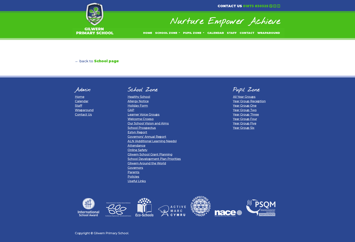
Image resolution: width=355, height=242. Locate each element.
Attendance (136, 145)
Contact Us (83, 114)
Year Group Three (246, 114)
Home (147, 33)
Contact (247, 33)
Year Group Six (243, 128)
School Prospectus (142, 128)
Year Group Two (245, 110)
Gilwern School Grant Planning (150, 154)
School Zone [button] (166, 33)
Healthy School (139, 97)
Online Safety (137, 150)
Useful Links (137, 181)
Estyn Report (137, 132)
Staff (232, 33)
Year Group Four (245, 119)
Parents (133, 172)
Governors (135, 168)
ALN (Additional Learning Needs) (152, 141)
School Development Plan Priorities (154, 159)
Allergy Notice (138, 101)
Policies (133, 176)
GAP (131, 110)
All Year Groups (244, 97)
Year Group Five (244, 123)
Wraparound (268, 33)
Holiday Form (138, 105)
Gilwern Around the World (147, 163)
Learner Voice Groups (144, 114)
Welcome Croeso (141, 119)
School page (106, 61)
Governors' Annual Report (147, 136)
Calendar (215, 33)
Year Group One (244, 105)
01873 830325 (255, 6)
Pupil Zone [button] (192, 33)
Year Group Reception (249, 101)
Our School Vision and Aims (148, 123)
